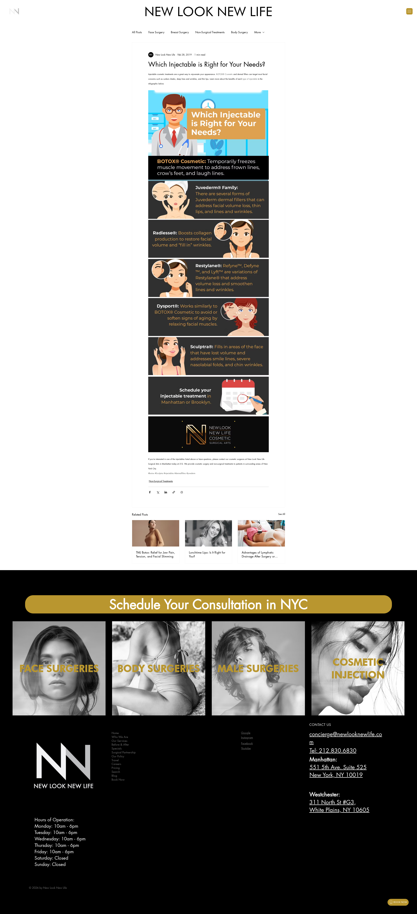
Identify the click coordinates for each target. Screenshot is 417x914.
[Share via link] (173, 492)
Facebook (247, 743)
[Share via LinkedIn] (165, 492)
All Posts (137, 32)
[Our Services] (229, 741)
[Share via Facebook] (149, 492)
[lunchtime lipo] (208, 533)
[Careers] (229, 764)
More (257, 32)
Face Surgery (156, 32)
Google (245, 733)
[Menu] (409, 11)
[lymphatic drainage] (261, 533)
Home (115, 733)
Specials (117, 748)
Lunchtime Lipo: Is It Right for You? (207, 554)
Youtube (246, 748)
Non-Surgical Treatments (210, 32)
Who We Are (120, 737)
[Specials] (229, 749)
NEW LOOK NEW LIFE (208, 11)
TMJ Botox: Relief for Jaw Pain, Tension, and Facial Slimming (155, 554)
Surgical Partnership (124, 752)
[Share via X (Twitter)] (157, 492)
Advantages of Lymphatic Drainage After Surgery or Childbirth (258, 554)
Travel (115, 760)
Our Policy (118, 756)
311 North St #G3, (332, 802)
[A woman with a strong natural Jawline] (155, 533)
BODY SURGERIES (158, 668)
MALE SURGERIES (258, 668)
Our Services (119, 741)
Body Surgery (239, 32)
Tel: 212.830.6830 (332, 750)
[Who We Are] (229, 737)
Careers (116, 764)
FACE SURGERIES (59, 668)
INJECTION (358, 675)
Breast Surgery (180, 32)
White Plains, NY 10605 (339, 809)
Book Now (118, 779)
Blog (114, 775)
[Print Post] (181, 492)
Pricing (116, 768)
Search (116, 772)
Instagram (247, 737)
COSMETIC (358, 662)
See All (281, 514)
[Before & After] (229, 745)
